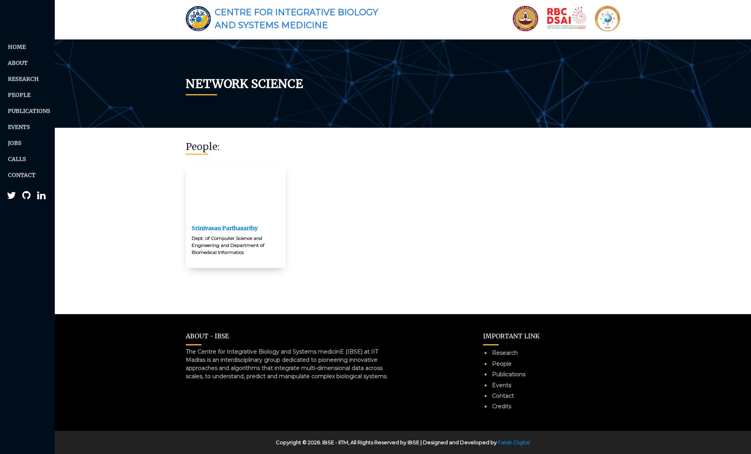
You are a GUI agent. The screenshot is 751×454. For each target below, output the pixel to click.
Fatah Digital (514, 442)
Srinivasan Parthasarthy (225, 228)
